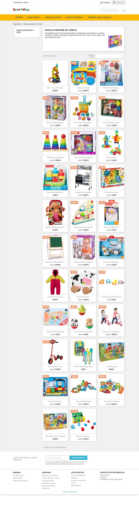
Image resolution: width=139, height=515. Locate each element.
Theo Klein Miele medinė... (83, 192)
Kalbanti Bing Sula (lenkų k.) (55, 227)
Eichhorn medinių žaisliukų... (55, 122)
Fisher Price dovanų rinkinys (83, 157)
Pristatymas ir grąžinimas (50, 475)
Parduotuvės (46, 488)
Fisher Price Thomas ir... (83, 436)
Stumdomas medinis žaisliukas (111, 297)
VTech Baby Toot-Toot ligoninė (55, 436)
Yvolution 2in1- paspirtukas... (111, 332)
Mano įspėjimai (76, 485)
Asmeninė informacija (78, 475)
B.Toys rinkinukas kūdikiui (111, 122)
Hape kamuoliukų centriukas (83, 227)
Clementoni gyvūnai (111, 192)
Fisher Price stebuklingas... (111, 88)
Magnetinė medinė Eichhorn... (55, 262)
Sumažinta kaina (18, 475)
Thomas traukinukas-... (55, 401)
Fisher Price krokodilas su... (55, 192)
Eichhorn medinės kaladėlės (83, 262)
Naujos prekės (17, 478)
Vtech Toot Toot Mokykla (111, 401)
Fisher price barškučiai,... (111, 262)
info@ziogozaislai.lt (115, 479)
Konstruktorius (111, 157)
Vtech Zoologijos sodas (83, 401)
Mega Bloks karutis (83, 88)
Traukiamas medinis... (83, 297)
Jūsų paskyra (77, 472)
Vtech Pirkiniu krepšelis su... (83, 122)
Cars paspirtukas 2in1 (55, 366)
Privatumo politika (47, 480)
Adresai (73, 483)
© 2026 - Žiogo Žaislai (69, 492)
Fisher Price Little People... (55, 88)
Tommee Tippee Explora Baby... (83, 366)
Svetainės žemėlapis (48, 485)
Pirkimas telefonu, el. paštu (50, 478)
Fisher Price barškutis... (111, 227)
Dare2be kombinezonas (55, 297)
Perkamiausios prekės (20, 480)
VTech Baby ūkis (111, 366)
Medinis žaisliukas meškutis (55, 332)
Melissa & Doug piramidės (55, 157)
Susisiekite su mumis (20, 2)
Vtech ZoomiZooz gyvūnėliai (83, 332)
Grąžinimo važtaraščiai (78, 480)
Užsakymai (74, 478)
